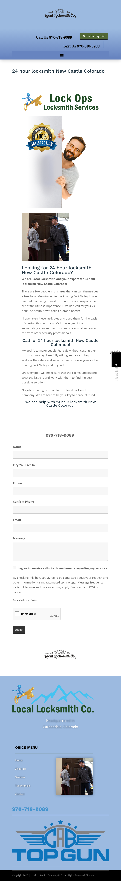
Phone (17, 483)
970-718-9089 (60, 435)
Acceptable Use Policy (25, 600)
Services (20, 777)
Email (17, 520)
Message (19, 538)
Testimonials (22, 785)
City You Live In (24, 465)
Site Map (90, 875)
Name (17, 447)
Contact (20, 794)
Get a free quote (94, 36)
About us (20, 769)
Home (19, 760)
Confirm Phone (23, 501)
